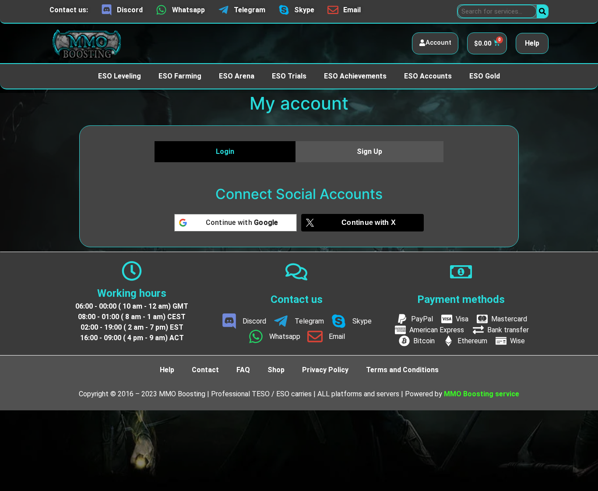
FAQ (243, 370)
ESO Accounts (428, 76)
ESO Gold (484, 76)
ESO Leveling (119, 76)
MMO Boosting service (481, 394)
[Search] (542, 11)
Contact (205, 370)
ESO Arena (236, 76)
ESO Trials (289, 76)
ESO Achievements (355, 76)
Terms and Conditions (402, 370)
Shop (276, 370)
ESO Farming (179, 76)
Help (532, 43)
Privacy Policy (325, 370)
